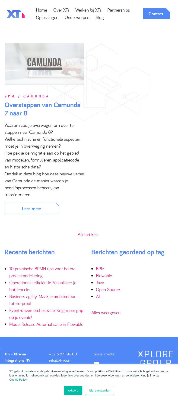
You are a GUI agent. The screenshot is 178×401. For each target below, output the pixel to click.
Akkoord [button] (73, 390)
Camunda (36, 96)
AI (98, 296)
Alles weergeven (106, 312)
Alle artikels (88, 234)
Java (100, 282)
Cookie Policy (18, 379)
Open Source (108, 289)
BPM (10, 96)
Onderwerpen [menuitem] (77, 17)
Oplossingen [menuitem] (47, 17)
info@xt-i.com (60, 360)
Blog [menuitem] (100, 17)
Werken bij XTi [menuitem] (88, 10)
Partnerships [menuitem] (118, 10)
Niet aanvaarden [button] (99, 390)
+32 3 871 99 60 (63, 354)
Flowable (104, 275)
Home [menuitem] (41, 10)
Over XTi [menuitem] (61, 10)
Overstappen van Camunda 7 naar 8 (42, 109)
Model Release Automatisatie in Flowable (46, 324)
